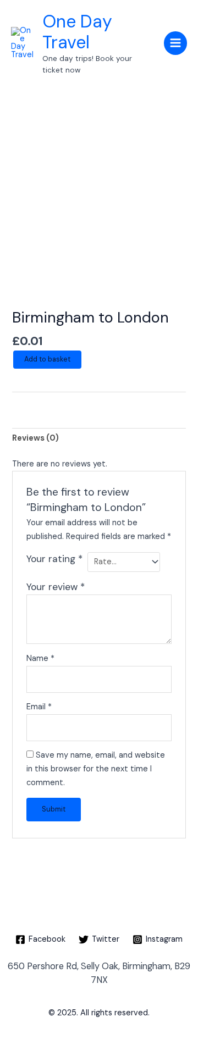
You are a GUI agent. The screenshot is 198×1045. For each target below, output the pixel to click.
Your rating (54, 559)
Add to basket (47, 359)
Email (39, 707)
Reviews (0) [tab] (35, 438)
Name (40, 658)
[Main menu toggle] (175, 42)
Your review (55, 587)
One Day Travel (77, 32)
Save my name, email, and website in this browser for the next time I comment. (95, 769)
